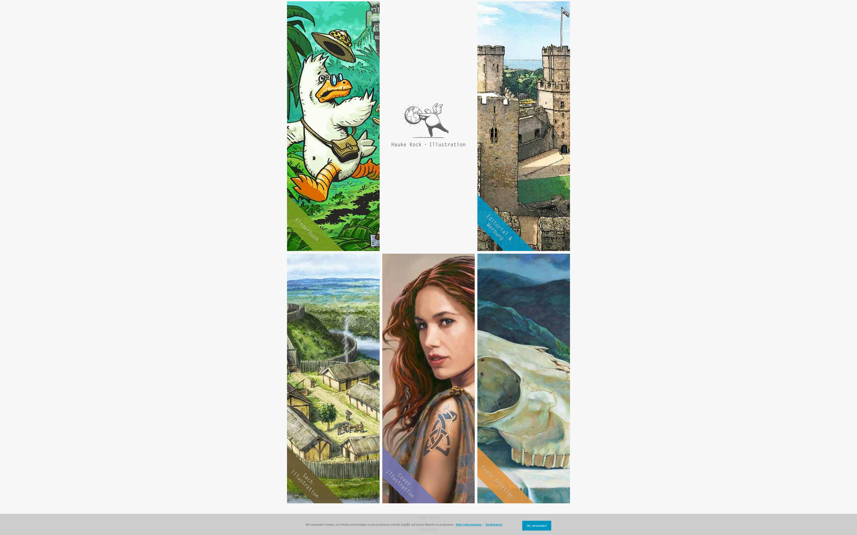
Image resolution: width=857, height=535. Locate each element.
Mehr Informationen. (469, 524)
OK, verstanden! (537, 526)
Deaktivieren (494, 524)
